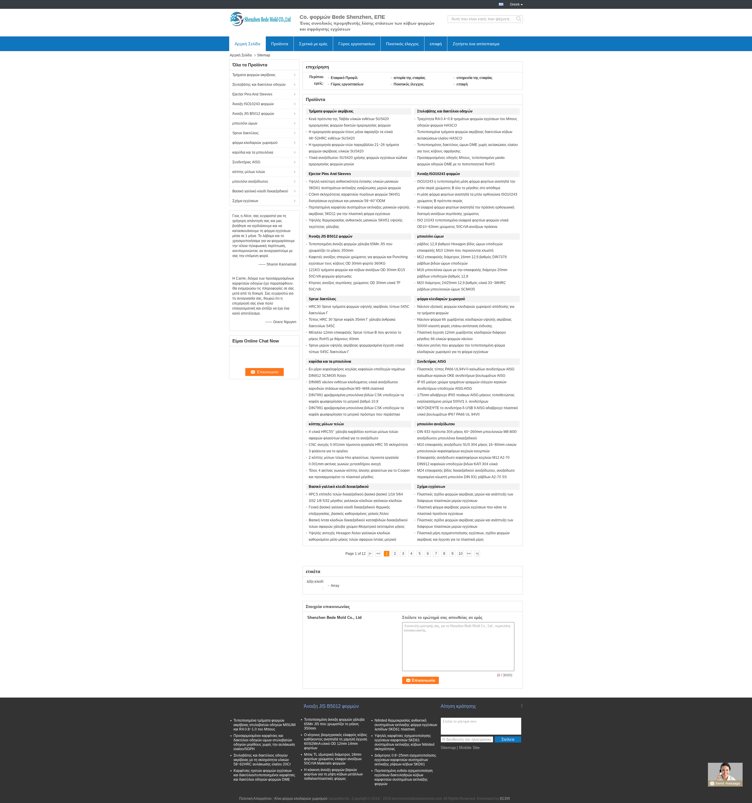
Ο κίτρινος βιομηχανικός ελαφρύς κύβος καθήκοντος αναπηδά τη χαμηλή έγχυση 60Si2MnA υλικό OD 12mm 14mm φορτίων (335, 741)
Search (519, 19)
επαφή (436, 43)
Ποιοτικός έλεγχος (402, 43)
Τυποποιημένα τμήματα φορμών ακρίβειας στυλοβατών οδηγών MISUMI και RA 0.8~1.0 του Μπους (265, 724)
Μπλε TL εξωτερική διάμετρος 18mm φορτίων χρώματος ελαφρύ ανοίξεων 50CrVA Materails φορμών (333, 758)
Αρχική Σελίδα (247, 43)
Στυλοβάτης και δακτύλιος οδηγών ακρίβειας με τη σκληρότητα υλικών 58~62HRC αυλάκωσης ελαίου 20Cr (262, 759)
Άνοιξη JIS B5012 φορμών (253, 114)
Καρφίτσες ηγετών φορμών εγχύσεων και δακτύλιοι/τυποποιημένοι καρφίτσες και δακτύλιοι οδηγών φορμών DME (264, 775)
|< (370, 554)
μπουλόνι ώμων (244, 123)
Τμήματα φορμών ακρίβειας (254, 75)
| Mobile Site (468, 747)
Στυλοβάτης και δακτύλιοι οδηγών (259, 85)
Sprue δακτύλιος (245, 133)
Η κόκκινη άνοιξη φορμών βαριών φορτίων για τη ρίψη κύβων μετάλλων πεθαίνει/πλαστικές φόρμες (333, 774)
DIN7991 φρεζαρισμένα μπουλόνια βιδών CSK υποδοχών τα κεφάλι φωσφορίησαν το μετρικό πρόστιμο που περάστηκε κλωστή (356, 414)
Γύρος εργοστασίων (356, 43)
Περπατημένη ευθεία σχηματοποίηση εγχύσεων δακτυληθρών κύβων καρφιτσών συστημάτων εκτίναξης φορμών (404, 777)
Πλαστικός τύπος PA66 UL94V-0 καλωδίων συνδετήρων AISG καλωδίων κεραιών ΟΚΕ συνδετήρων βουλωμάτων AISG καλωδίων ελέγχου (465, 375)
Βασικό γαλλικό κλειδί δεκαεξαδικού (260, 191)
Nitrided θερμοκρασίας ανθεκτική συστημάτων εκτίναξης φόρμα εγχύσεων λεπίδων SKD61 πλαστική (406, 724)
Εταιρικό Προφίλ (344, 78)
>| (477, 554)
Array (335, 586)
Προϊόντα (279, 43)
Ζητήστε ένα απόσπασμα (476, 43)
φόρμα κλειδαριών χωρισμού (255, 143)
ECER (505, 799)
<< (378, 554)
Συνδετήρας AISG (246, 162)
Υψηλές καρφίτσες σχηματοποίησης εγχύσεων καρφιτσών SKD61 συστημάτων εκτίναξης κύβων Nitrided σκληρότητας (404, 742)
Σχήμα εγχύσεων (245, 201)
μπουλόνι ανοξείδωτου (250, 181)
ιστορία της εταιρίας (409, 78)
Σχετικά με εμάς (313, 43)
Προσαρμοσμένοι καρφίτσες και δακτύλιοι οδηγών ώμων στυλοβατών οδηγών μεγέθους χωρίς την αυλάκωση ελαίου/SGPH (264, 742)
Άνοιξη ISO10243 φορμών (253, 104)
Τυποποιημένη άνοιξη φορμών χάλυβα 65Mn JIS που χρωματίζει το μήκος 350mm (334, 724)
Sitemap (448, 747)
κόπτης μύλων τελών (248, 172)
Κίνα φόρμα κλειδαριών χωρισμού (301, 799)
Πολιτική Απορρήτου (255, 799)
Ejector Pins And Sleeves (252, 94)
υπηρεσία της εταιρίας (474, 78)
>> (469, 554)
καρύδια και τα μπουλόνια (252, 152)
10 (461, 554)
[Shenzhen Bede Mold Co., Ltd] (261, 19)
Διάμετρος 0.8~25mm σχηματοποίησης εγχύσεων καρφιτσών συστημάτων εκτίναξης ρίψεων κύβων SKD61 (405, 759)
